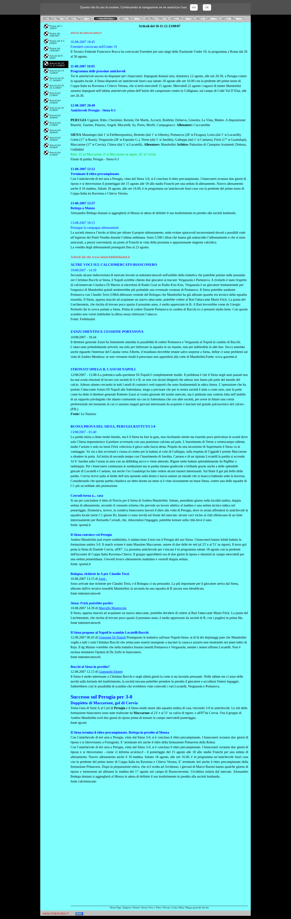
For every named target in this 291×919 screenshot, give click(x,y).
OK (207, 7)
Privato (166, 907)
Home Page (115, 907)
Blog (181, 907)
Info (194, 7)
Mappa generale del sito (197, 907)
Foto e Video (155, 907)
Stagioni (127, 907)
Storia (144, 907)
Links (174, 907)
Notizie (136, 907)
